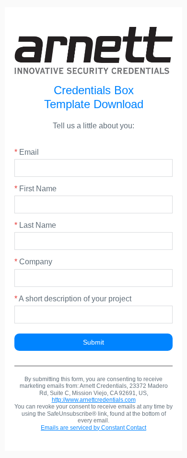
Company (33, 262)
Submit (93, 342)
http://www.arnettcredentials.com (94, 399)
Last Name (35, 225)
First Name (35, 189)
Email (26, 152)
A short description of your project (72, 299)
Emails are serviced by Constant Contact (93, 427)
